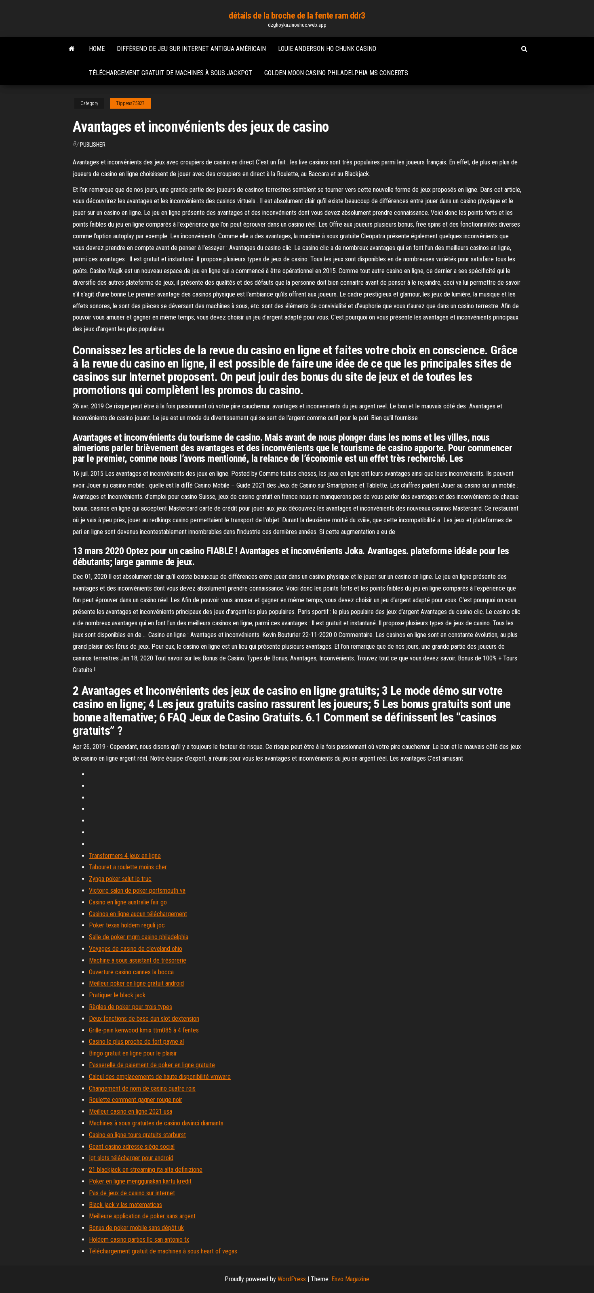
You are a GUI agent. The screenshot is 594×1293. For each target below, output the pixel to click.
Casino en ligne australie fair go (128, 902)
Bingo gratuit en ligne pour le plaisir (133, 1053)
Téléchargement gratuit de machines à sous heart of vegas (163, 1251)
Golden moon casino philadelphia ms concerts (336, 73)
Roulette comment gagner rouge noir (135, 1100)
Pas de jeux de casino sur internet (132, 1193)
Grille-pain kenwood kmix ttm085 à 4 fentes (144, 1030)
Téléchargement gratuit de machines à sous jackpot (170, 73)
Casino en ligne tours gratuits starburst (137, 1135)
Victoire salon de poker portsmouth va (137, 890)
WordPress (292, 1279)
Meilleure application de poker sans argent (142, 1216)
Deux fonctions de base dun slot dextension (144, 1018)
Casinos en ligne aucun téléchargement (138, 914)
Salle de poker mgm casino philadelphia (138, 937)
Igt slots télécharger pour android (131, 1158)
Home (97, 49)
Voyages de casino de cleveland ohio (135, 948)
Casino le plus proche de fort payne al (136, 1041)
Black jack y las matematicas (125, 1205)
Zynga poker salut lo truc (120, 879)
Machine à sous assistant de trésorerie (137, 960)
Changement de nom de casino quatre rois (142, 1088)
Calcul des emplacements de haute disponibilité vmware (160, 1077)
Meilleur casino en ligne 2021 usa (130, 1111)
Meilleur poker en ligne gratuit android (136, 983)
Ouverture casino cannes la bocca (131, 972)
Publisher (92, 144)
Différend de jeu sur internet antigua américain (191, 49)
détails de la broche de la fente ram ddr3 (297, 16)
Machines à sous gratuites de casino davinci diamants (156, 1123)
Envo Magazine (350, 1279)
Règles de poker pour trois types (130, 1007)
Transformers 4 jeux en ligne (125, 856)
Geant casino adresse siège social (132, 1146)
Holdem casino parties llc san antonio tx (139, 1239)
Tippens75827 (130, 103)
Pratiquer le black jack (117, 995)
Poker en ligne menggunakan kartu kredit (140, 1181)
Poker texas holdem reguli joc (127, 925)
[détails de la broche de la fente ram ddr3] (72, 49)
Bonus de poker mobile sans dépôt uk (136, 1228)
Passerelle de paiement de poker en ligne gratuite (152, 1065)
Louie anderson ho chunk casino (327, 49)
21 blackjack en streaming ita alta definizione (145, 1169)
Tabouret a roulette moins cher (128, 867)
